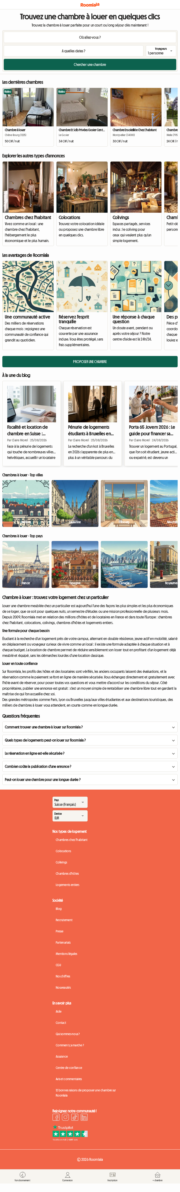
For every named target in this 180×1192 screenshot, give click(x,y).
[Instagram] (65, 1118)
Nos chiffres (63, 976)
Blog (59, 908)
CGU (58, 965)
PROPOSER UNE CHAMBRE (90, 361)
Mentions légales (66, 953)
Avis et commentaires (69, 1079)
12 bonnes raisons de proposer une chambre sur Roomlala (86, 1093)
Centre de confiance (69, 1067)
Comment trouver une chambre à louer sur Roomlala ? (44, 727)
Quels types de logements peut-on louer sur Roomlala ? (45, 740)
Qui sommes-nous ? (68, 1034)
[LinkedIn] (84, 1118)
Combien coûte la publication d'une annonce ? (38, 766)
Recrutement (64, 920)
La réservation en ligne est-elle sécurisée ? (34, 753)
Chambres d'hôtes (67, 873)
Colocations (69, 217)
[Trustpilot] (70, 1139)
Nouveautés (63, 987)
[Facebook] (56, 1118)
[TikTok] (74, 1118)
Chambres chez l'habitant (28, 217)
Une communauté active (27, 316)
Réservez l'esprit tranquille (74, 319)
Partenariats (63, 942)
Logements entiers (67, 884)
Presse (60, 931)
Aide (58, 1011)
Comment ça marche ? (70, 1045)
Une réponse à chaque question (134, 319)
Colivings (121, 217)
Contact (61, 1022)
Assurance (62, 1056)
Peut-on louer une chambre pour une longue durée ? (43, 779)
